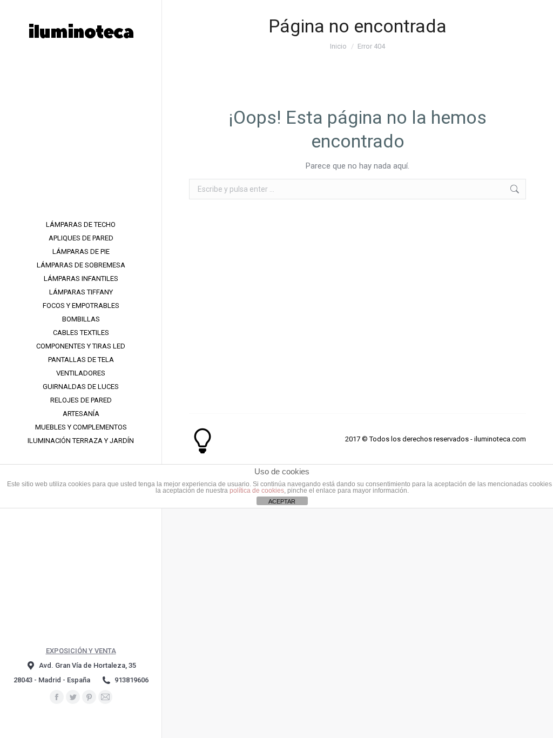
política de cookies (257, 490)
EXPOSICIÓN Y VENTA (81, 651)
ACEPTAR (281, 501)
